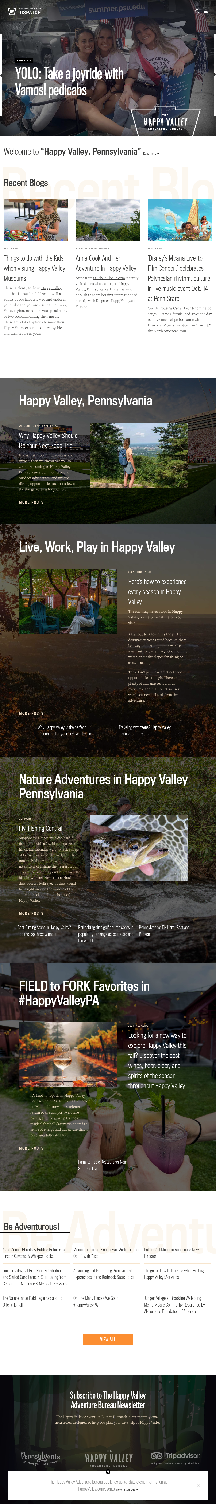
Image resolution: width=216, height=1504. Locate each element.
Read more (149, 153)
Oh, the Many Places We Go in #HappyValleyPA (95, 1301)
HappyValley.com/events (96, 1489)
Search (197, 11)
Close (198, 1485)
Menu (206, 11)
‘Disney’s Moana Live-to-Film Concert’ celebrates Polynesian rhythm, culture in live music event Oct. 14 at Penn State (179, 278)
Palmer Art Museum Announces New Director (171, 1253)
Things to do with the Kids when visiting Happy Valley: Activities (174, 1274)
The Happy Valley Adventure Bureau (109, 1458)
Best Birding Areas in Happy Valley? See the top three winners (44, 930)
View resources (125, 1489)
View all (108, 1339)
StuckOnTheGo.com (109, 277)
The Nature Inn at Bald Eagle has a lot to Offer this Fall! (33, 1301)
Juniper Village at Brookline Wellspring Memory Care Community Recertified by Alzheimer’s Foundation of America (174, 1304)
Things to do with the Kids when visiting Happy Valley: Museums (35, 267)
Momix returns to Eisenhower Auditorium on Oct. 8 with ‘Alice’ (106, 1253)
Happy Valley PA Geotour (92, 248)
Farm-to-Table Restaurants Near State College (102, 1165)
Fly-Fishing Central (40, 828)
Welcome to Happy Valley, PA (38, 425)
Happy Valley (51, 287)
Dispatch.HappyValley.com (117, 300)
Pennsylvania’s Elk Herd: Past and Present (164, 930)
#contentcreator (139, 572)
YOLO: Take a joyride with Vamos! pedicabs (69, 81)
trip (84, 300)
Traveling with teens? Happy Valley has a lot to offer (145, 730)
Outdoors (25, 818)
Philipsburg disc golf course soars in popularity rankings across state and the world (106, 933)
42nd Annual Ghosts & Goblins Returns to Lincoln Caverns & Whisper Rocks (34, 1253)
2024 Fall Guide (138, 1025)
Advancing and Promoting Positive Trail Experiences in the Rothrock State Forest (104, 1274)
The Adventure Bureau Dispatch (24, 11)
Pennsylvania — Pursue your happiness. (41, 1458)
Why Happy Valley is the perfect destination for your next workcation (65, 730)
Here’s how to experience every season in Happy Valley (157, 591)
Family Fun (24, 60)
